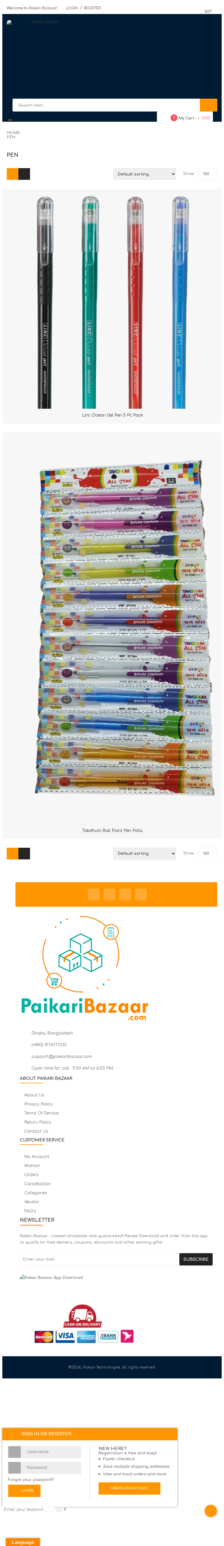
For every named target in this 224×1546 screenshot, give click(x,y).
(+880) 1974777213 (49, 1045)
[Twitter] (109, 894)
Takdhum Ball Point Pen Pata (112, 830)
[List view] (24, 174)
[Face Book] (93, 894)
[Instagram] (125, 894)
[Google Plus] (141, 894)
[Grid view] (12, 174)
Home (13, 133)
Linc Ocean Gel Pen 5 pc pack (112, 415)
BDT (208, 12)
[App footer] (116, 1280)
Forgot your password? (31, 1480)
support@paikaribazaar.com (62, 1056)
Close (216, 8)
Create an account (129, 1488)
